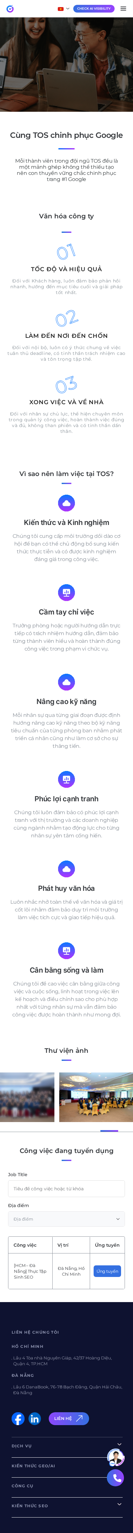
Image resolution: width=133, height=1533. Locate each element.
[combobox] (66, 1219)
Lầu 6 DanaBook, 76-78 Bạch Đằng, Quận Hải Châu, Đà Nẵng (67, 1389)
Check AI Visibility (94, 8)
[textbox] (66, 1219)
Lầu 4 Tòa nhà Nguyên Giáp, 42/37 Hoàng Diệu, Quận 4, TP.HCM (62, 1360)
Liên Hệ (63, 1418)
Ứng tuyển (107, 1271)
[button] (21, 1130)
